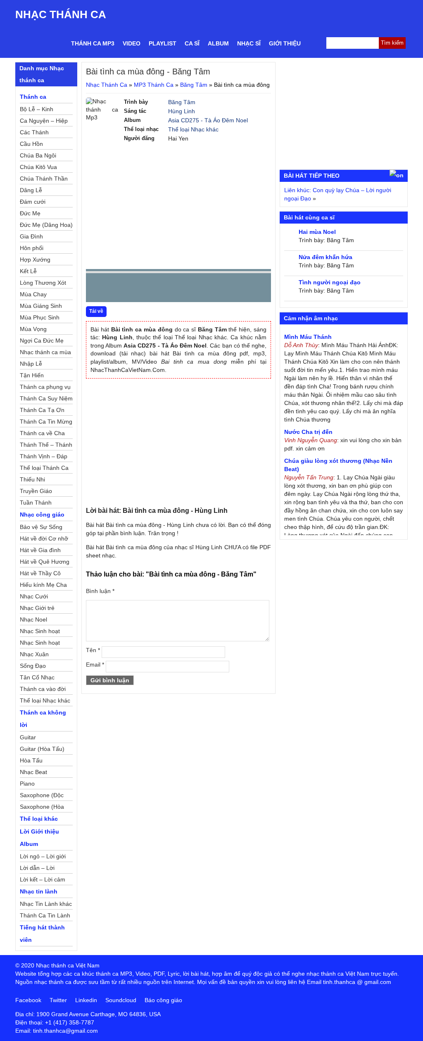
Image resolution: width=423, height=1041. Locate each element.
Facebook (28, 1000)
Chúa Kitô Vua (38, 167)
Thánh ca (33, 96)
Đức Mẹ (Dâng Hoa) (46, 225)
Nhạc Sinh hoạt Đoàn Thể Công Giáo (41, 632)
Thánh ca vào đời (43, 689)
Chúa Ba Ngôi (38, 155)
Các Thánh (34, 132)
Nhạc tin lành (38, 891)
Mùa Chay (33, 294)
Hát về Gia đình (40, 550)
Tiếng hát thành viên (42, 933)
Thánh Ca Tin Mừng (46, 421)
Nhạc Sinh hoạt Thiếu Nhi (40, 643)
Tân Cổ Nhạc (37, 677)
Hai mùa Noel (317, 232)
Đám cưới (32, 201)
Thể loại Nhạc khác (193, 129)
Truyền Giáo (36, 491)
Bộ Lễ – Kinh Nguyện (36, 110)
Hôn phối (31, 248)
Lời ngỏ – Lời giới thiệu (43, 857)
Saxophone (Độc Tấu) (42, 796)
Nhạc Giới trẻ (37, 608)
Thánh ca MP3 (92, 43)
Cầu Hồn (31, 144)
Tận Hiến (32, 375)
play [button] (118, 288)
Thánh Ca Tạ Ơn (42, 410)
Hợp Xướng (35, 259)
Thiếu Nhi (32, 479)
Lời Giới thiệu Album (39, 837)
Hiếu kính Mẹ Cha (43, 584)
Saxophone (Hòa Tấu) (42, 807)
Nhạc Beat (33, 772)
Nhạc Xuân (34, 654)
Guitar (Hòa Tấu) (42, 749)
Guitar (28, 737)
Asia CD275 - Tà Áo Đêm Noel (208, 120)
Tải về (96, 311)
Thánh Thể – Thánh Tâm (46, 445)
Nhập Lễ (31, 363)
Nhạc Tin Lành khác (46, 903)
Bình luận (100, 591)
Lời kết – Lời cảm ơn (42, 880)
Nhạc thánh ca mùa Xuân (45, 353)
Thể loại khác (39, 818)
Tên (93, 650)
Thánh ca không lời (43, 718)
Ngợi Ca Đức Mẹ (42, 340)
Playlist (162, 43)
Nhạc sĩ (249, 43)
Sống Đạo (33, 665)
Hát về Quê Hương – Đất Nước (44, 562)
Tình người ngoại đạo (330, 282)
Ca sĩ (192, 43)
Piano (27, 783)
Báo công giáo (163, 1000)
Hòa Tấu (31, 760)
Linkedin (86, 1000)
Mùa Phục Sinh (39, 317)
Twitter (58, 1000)
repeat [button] (166, 289)
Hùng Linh (181, 111)
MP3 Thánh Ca (153, 84)
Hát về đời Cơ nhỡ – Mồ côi (44, 539)
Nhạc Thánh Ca (60, 14)
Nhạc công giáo (42, 514)
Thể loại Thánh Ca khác (44, 469)
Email (95, 664)
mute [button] (215, 288)
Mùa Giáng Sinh (41, 306)
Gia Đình (31, 236)
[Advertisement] (178, 205)
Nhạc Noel (33, 619)
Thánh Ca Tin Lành (45, 915)
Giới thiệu (285, 43)
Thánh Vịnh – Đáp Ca (43, 457)
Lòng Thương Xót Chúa (43, 283)
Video (131, 43)
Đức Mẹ (30, 213)
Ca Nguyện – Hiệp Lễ (44, 121)
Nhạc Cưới (34, 596)
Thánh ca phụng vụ (45, 387)
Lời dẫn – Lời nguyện (37, 869)
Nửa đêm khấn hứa (325, 257)
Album (218, 43)
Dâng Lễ (31, 190)
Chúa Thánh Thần (44, 178)
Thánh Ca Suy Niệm (46, 398)
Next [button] (139, 289)
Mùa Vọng (33, 329)
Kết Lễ (28, 271)
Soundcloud (120, 1000)
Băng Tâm (193, 84)
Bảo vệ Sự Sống (41, 527)
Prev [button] (97, 289)
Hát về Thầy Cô (40, 573)
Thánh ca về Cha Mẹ (42, 434)
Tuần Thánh (36, 502)
